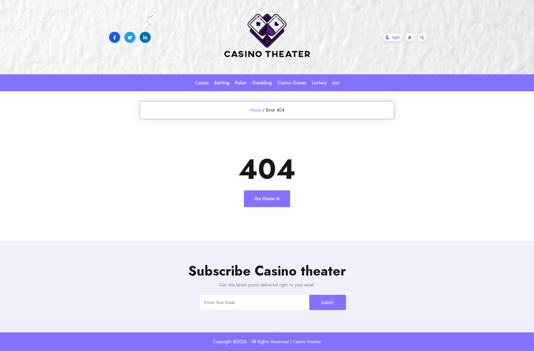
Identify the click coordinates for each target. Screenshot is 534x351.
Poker (241, 83)
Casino (202, 83)
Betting (221, 83)
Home (255, 110)
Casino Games (291, 83)
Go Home (264, 198)
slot (335, 83)
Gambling (262, 83)
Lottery (319, 83)
